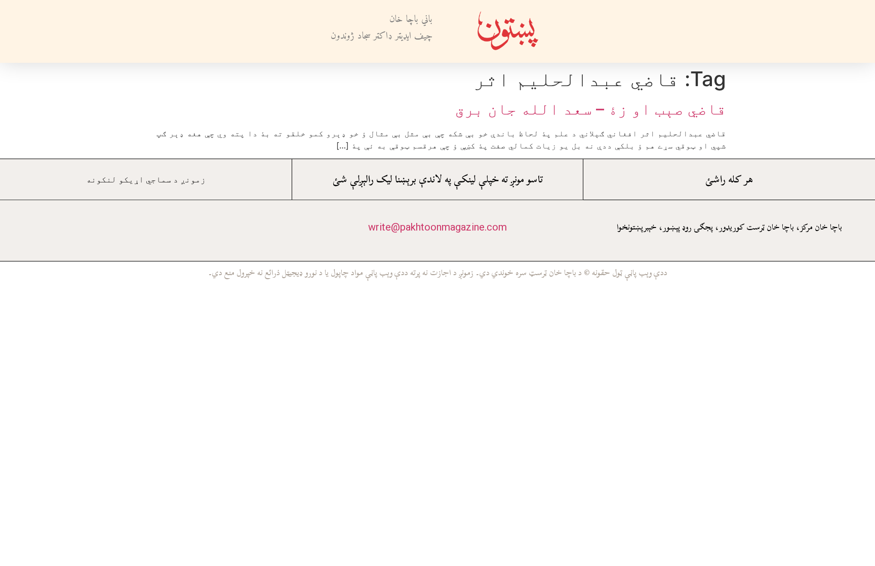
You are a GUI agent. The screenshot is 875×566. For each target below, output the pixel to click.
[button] (595, 31)
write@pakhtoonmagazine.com (437, 227)
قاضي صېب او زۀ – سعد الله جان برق (590, 109)
